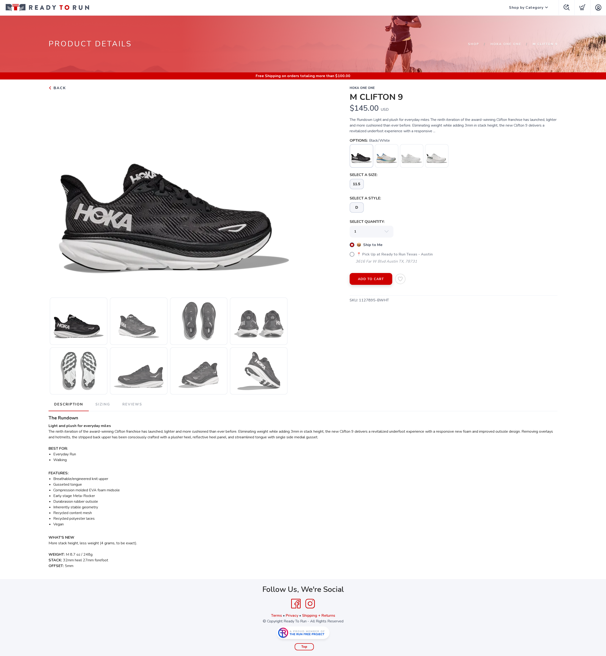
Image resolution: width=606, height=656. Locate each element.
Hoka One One (505, 44)
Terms (276, 615)
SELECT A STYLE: (365, 198)
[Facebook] (296, 604)
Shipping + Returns (318, 615)
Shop (473, 44)
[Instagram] (310, 604)
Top (304, 647)
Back (59, 88)
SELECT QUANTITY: (367, 221)
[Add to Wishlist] (400, 279)
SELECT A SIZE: (364, 174)
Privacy (292, 615)
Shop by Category (526, 7)
